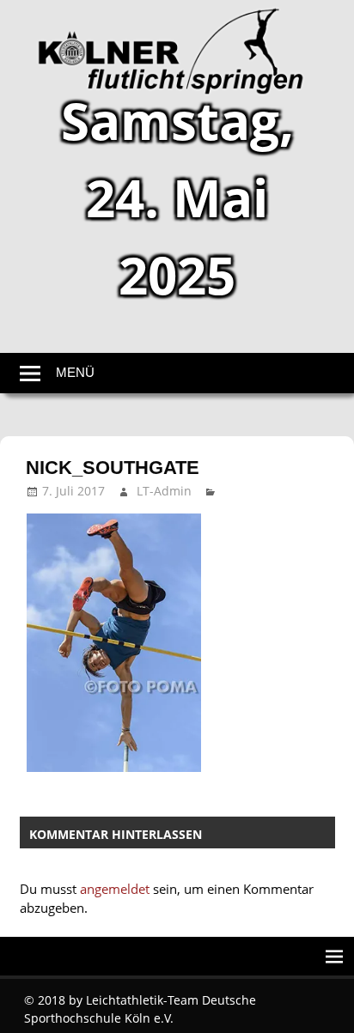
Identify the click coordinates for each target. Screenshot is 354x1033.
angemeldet (115, 888)
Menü (75, 372)
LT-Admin (164, 491)
